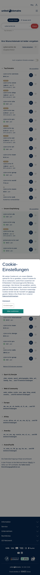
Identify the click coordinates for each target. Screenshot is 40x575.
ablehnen (31, 292)
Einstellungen (8, 305)
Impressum (6, 301)
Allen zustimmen (13, 311)
